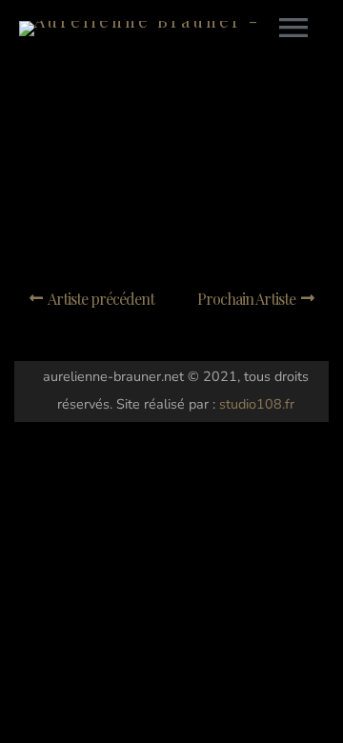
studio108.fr (256, 403)
